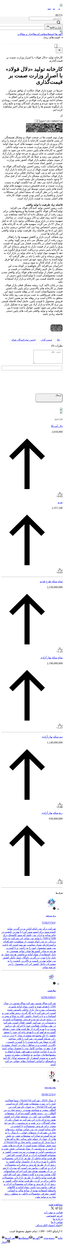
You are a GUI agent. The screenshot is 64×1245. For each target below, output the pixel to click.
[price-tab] (58, 46)
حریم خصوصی (54, 1215)
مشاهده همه (56, 1204)
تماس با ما (57, 1222)
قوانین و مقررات (53, 1212)
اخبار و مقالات (25, 34)
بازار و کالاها (55, 27)
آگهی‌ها (58, 34)
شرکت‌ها (38, 34)
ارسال (58, 395)
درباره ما (58, 1218)
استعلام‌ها (49, 34)
